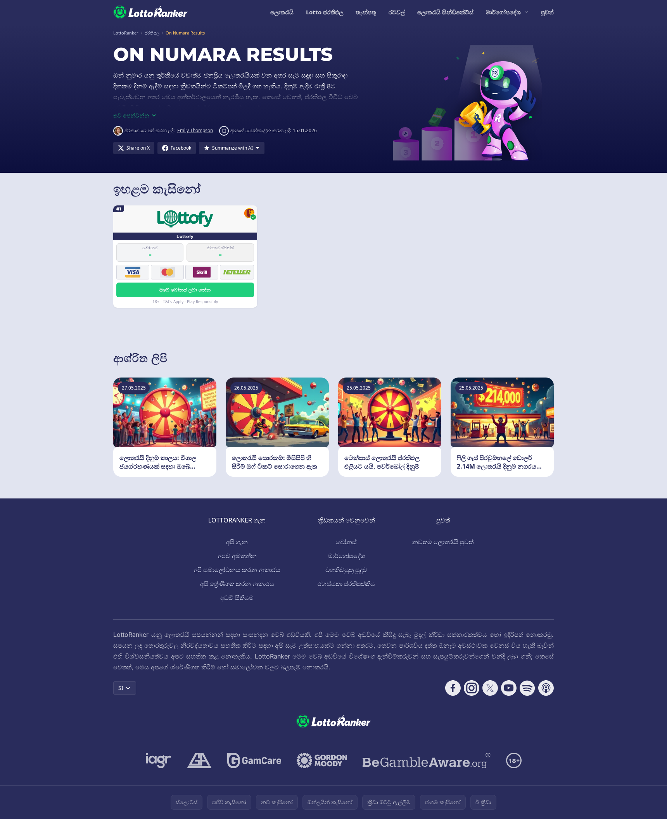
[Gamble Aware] (427, 760)
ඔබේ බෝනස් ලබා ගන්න (185, 290)
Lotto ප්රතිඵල (324, 12)
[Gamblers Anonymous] (199, 760)
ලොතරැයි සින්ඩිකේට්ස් (445, 12)
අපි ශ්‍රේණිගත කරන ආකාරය (237, 583)
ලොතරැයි (282, 12)
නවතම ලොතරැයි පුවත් (442, 542)
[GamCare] (254, 760)
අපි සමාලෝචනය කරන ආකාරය (237, 570)
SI (120, 687)
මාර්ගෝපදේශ (503, 12)
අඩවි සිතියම (237, 597)
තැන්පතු (366, 12)
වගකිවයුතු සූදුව (346, 570)
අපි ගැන (237, 542)
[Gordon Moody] (322, 760)
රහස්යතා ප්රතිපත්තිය (346, 583)
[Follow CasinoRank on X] (490, 688)
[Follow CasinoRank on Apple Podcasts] (546, 688)
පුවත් (547, 12)
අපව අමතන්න (237, 556)
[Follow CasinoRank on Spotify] (527, 688)
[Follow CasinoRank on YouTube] (509, 688)
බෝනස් (346, 542)
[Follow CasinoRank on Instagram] (471, 688)
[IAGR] (158, 760)
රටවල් (397, 12)
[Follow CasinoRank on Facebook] (453, 688)
